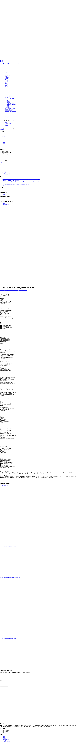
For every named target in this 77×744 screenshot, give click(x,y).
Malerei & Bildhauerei (10, 103)
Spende (4, 203)
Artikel (4, 134)
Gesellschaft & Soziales (8, 110)
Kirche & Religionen (8, 117)
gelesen (4, 142)
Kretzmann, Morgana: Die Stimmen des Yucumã (11, 180)
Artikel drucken (24, 290)
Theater (8, 106)
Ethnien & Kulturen (8, 97)
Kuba (5, 82)
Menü (1, 66)
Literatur (8, 102)
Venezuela (6, 89)
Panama (6, 85)
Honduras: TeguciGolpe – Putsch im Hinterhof (10, 170)
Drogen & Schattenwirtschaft (9, 115)
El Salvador (6, 77)
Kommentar (2, 680)
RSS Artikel (4, 194)
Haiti (5, 79)
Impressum (6, 121)
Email (3, 684)
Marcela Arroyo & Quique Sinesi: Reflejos (10, 182)
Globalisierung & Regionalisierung (10, 111)
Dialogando (4, 135)
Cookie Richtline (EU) (6, 741)
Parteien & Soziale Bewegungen (10, 108)
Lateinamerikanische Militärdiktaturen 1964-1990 (11, 167)
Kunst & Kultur (7, 98)
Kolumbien (6, 81)
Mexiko (6, 83)
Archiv (1, 151)
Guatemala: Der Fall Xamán (5, 172)
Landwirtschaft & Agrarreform (10, 114)
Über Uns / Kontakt (6, 120)
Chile (5, 73)
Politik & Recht (7, 107)
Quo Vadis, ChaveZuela (6, 169)
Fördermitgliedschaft (8, 123)
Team (5, 124)
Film (7, 100)
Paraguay (6, 86)
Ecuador (6, 76)
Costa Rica (6, 74)
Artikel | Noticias (5, 198)
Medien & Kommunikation (11, 104)
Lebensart (8, 101)
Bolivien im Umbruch (6, 173)
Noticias (4, 133)
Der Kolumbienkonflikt (6, 174)
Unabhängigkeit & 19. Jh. (11, 94)
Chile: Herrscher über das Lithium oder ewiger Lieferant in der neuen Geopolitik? (16, 184)
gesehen (4, 143)
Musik (8, 105)
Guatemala (6, 78)
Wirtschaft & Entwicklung (9, 112)
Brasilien (6, 72)
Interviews (4, 136)
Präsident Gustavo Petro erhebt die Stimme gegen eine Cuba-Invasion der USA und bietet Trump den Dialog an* (21, 179)
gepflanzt (4, 146)
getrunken (4, 145)
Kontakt (6, 122)
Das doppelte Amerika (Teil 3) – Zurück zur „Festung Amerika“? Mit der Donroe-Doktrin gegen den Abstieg (20, 181)
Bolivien (6, 71)
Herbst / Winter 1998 (11, 290)
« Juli (1, 162)
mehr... (4, 185)
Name (1, 682)
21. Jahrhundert (9, 96)
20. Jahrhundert (9, 95)
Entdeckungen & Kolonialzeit (12, 93)
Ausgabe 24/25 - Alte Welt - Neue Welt (6, 291)
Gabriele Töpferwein (4, 290)
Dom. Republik (7, 75)
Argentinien (7, 70)
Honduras (6, 80)
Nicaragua (6, 84)
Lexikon (4, 137)
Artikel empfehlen (18, 290)
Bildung (8, 99)
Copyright (4, 738)
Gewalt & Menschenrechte (9, 109)
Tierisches (6, 125)
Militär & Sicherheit (8, 116)
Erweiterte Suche (3, 129)
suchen (1, 128)
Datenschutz (5, 740)
